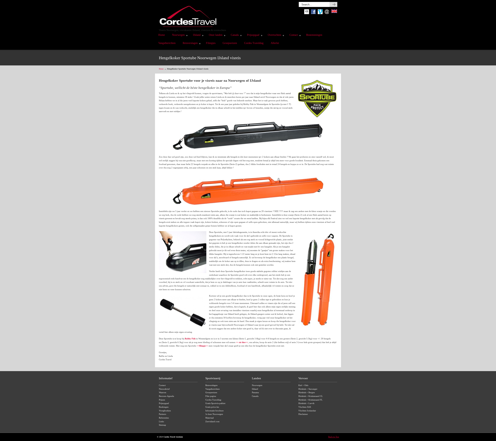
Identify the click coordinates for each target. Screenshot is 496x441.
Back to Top (333, 437)
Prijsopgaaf (164, 403)
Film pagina (210, 396)
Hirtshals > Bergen (306, 392)
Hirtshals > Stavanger (307, 389)
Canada (255, 396)
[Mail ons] (327, 13)
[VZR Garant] (306, 13)
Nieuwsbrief (164, 389)
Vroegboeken (165, 410)
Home (161, 69)
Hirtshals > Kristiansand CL (310, 396)
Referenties (164, 418)
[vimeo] (320, 13)
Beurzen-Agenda (166, 396)
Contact (162, 385)
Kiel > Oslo (303, 385)
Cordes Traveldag (213, 400)
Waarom (162, 392)
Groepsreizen (211, 392)
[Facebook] (313, 13)
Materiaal (209, 418)
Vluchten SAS (304, 407)
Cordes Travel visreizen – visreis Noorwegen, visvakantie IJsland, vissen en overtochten (188, 14)
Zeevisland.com (212, 421)
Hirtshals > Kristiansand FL (310, 400)
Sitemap (162, 425)
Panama (255, 392)
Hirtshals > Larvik (306, 403)
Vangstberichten (212, 389)
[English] (334, 13)
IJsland (255, 389)
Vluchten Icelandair (307, 410)
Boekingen (164, 407)
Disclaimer (303, 414)
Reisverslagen (211, 385)
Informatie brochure (214, 410)
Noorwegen (257, 385)
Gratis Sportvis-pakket (215, 403)
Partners (162, 414)
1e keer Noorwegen (214, 414)
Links (161, 421)
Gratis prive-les (212, 407)
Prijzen (162, 400)
